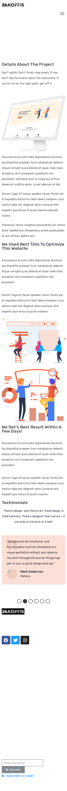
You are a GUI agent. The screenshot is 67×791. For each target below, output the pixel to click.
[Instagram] (25, 640)
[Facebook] (6, 640)
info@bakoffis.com (13, 725)
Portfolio (19, 55)
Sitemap (52, 784)
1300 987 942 (10, 715)
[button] (19, 601)
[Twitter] (15, 640)
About (5, 673)
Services (7, 678)
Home (5, 55)
